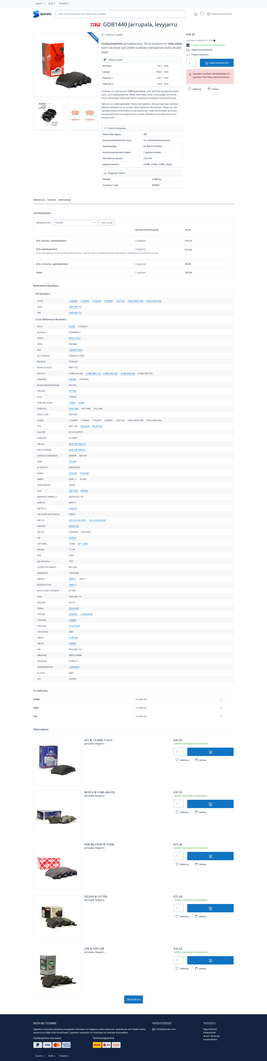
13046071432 (75, 349)
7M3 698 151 (75, 306)
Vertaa (215, 89)
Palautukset (209, 1032)
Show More (133, 999)
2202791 (73, 508)
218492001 (74, 666)
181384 (72, 461)
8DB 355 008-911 (77, 443)
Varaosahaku (210, 1039)
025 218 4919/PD (77, 520)
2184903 (73, 614)
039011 (72, 578)
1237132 (120, 300)
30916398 (74, 608)
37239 (72, 326)
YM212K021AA (153, 300)
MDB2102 (74, 526)
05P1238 (73, 490)
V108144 (73, 637)
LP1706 (72, 390)
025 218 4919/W (97, 520)
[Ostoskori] (196, 14)
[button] (40, 3)
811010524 (74, 625)
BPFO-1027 (75, 338)
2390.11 (73, 584)
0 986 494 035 (110, 373)
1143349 (96, 300)
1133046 (73, 300)
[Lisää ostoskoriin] (210, 752)
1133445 (85, 300)
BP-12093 (83, 543)
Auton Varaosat (211, 1035)
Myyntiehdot (210, 1029)
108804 (72, 619)
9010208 (85, 426)
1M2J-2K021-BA (135, 300)
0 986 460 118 (93, 373)
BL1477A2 (97, 426)
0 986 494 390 (128, 373)
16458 (81, 402)
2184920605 (87, 614)
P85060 (72, 379)
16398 (72, 402)
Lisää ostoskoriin (218, 62)
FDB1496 (73, 408)
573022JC (84, 473)
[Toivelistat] (202, 14)
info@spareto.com (166, 1029)
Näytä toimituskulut (201, 49)
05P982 (84, 490)
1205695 (108, 300)
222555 (72, 537)
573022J (73, 473)
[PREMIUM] (65, 64)
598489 (72, 643)
